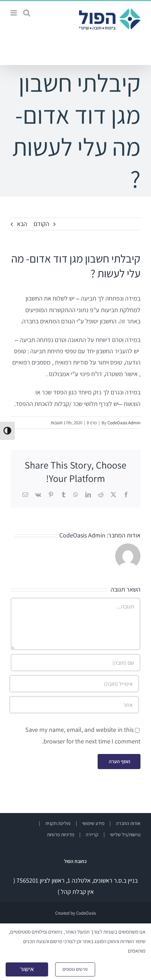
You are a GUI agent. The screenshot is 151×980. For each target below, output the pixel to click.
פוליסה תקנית (58, 823)
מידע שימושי (93, 823)
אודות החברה (128, 823)
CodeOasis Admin (123, 423)
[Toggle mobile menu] (14, 13)
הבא (22, 224)
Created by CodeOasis (75, 913)
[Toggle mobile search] (26, 13)
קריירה (92, 834)
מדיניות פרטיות (60, 834)
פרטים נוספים (75, 969)
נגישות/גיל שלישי (125, 834)
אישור (27, 969)
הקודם (41, 224)
